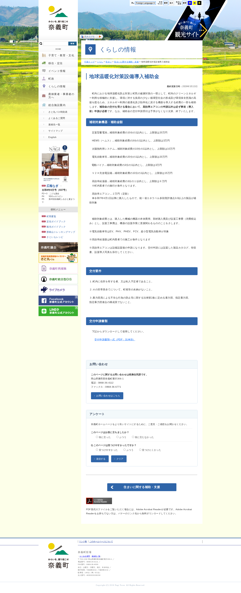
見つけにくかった (151, 450)
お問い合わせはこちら (108, 395)
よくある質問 (85, 556)
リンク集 (83, 541)
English (52, 137)
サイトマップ (55, 130)
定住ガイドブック (56, 221)
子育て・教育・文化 (61, 55)
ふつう (122, 437)
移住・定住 (55, 63)
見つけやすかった (108, 450)
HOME (58, 49)
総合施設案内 (57, 105)
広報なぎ (52, 185)
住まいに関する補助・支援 (126, 62)
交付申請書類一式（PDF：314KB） (114, 339)
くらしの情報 (57, 86)
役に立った (104, 437)
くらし (100, 62)
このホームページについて (101, 541)
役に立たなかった (144, 437)
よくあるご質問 (56, 118)
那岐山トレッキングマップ (61, 232)
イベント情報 (57, 71)
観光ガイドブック (56, 226)
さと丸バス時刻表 (57, 112)
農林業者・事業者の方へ (61, 96)
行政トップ (89, 62)
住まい (109, 62)
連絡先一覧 (54, 124)
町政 (51, 78)
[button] (91, 36)
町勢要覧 (51, 216)
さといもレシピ (55, 237)
